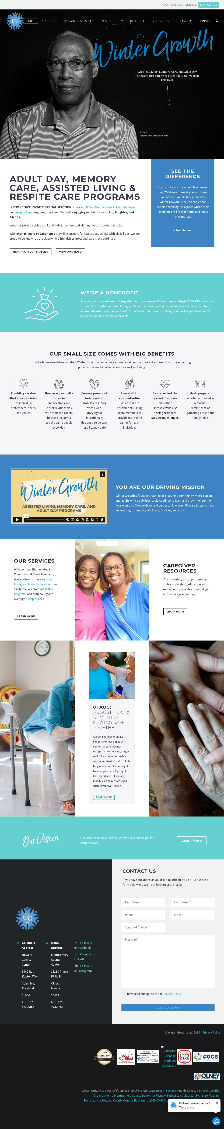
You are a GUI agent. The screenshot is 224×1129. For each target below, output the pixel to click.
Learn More (26, 616)
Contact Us (184, 21)
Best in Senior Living (169, 1091)
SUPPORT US (208, 4)
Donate (204, 21)
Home (31, 21)
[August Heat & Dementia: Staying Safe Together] (112, 675)
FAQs (103, 21)
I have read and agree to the (153, 994)
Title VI (118, 21)
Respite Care (23, 212)
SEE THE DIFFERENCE (182, 173)
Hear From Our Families (30, 251)
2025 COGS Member (162, 1100)
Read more (104, 797)
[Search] (217, 21)
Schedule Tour (183, 230)
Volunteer (161, 21)
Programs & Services (77, 21)
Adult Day (87, 207)
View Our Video (70, 251)
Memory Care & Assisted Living (115, 207)
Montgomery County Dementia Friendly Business (146, 1095)
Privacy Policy (172, 994)
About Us (48, 21)
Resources (138, 21)
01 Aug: (111, 717)
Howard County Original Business (124, 1100)
